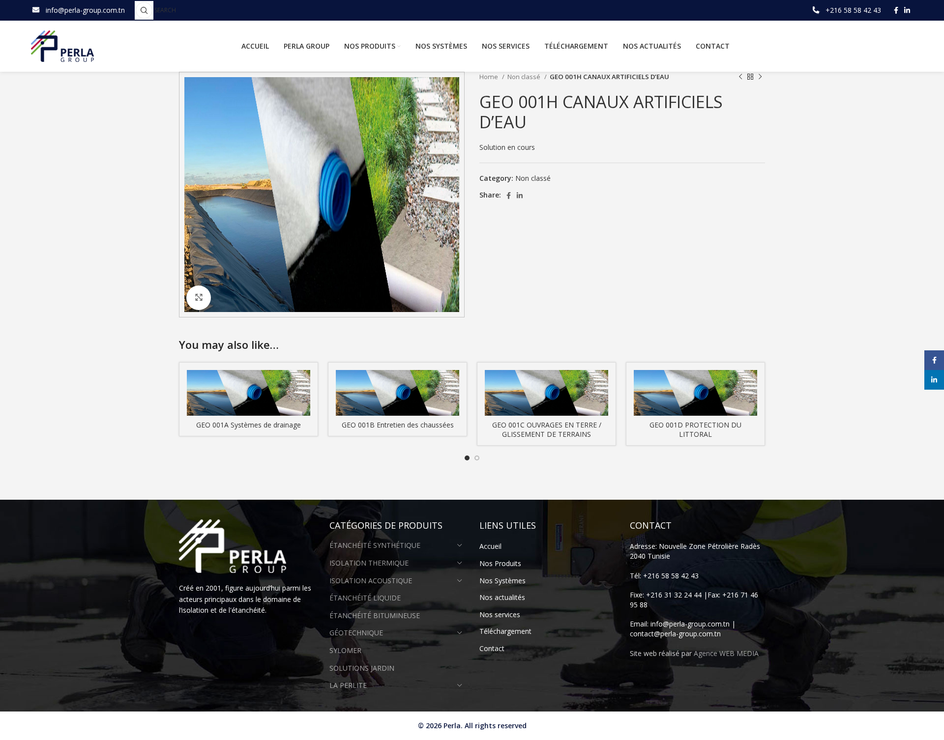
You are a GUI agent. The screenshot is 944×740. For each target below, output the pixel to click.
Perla (452, 725)
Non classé (524, 76)
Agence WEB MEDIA (726, 653)
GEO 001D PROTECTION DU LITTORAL (695, 429)
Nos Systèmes (502, 580)
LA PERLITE (348, 685)
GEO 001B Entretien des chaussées (398, 424)
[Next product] (760, 77)
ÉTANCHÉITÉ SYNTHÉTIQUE (374, 545)
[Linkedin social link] (907, 10)
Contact (491, 648)
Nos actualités (502, 597)
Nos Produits (500, 563)
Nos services (499, 614)
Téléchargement (505, 631)
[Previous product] (740, 77)
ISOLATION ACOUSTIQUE (370, 580)
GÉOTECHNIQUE (356, 632)
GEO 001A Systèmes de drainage (248, 424)
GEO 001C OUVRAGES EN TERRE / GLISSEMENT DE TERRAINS (546, 429)
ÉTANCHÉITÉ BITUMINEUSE (374, 615)
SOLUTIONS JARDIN (361, 668)
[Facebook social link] (896, 10)
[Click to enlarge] (198, 297)
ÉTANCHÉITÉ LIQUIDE (365, 597)
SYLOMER (345, 650)
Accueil (490, 546)
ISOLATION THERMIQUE (369, 563)
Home (489, 76)
